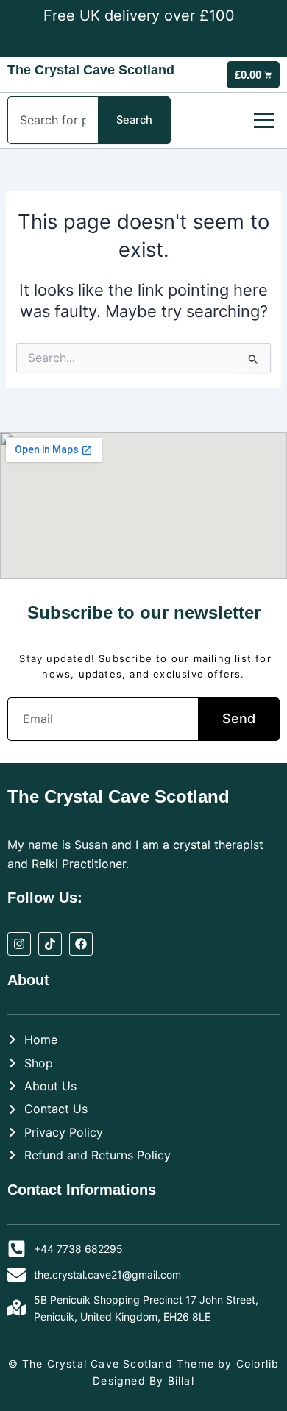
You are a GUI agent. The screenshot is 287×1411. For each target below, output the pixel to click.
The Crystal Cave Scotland (90, 70)
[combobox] (52, 120)
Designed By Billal (143, 1380)
